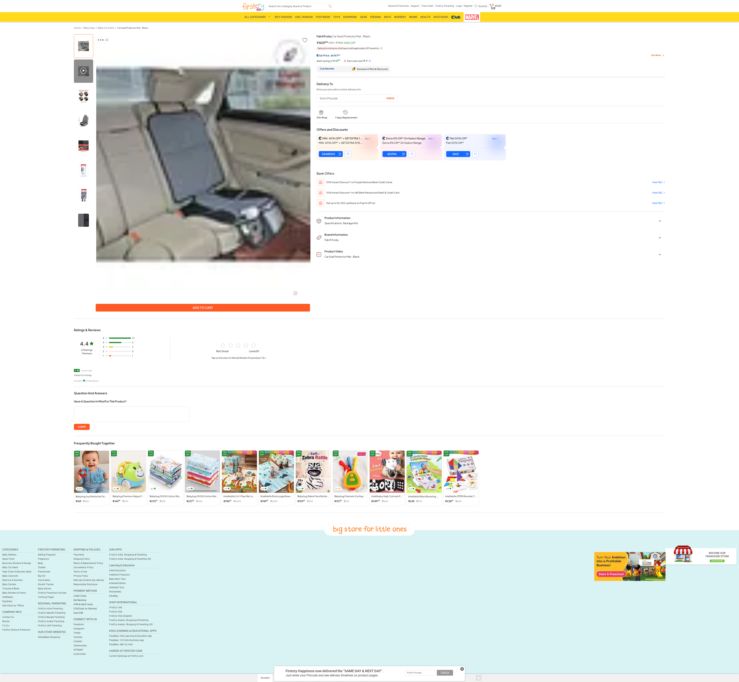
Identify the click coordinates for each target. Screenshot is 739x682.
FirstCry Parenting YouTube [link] (52, 593)
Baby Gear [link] (89, 27)
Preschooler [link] (44, 571)
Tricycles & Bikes (10, 588)
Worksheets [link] (115, 591)
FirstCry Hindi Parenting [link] (50, 608)
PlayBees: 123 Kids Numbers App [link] (126, 640)
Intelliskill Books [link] (117, 583)
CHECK (445, 672)
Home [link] (77, 27)
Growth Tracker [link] (46, 584)
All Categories (255, 16)
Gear (363, 16)
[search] (300, 6)
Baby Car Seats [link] (106, 27)
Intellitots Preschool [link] (119, 574)
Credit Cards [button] (80, 596)
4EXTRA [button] (392, 154)
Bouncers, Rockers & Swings (16, 563)
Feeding (375, 16)
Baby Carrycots (10, 576)
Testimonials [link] (80, 645)
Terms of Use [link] (80, 571)
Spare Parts (8, 559)
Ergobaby (7, 601)
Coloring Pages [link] (46, 597)
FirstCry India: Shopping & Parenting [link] (128, 554)
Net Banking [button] (80, 600)
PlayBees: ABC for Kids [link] (121, 644)
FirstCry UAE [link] (115, 607)
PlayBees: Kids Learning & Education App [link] (130, 636)
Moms (413, 16)
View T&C (657, 182)
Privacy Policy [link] (81, 576)
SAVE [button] (455, 154)
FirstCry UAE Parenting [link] (50, 625)
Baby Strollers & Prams (14, 593)
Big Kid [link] (41, 576)
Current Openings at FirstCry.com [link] (126, 656)
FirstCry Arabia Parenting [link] (51, 621)
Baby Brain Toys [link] (117, 579)
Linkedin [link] (78, 641)
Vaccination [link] (44, 580)
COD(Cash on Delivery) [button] (85, 608)
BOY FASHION (283, 16)
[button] (304, 40)
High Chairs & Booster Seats (16, 571)
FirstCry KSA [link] (115, 611)
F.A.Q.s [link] (5, 625)
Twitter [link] (77, 633)
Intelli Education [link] (117, 570)
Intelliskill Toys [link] (116, 587)
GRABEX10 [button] (328, 154)
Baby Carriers (9, 584)
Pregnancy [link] (43, 559)
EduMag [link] (113, 596)
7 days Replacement (346, 117)
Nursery (400, 16)
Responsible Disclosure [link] (85, 584)
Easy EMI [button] (78, 613)
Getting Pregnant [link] (47, 554)
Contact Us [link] (8, 617)
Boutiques (441, 16)
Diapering (350, 16)
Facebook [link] (79, 624)
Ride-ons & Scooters (12, 580)
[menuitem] (253, 7)
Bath (387, 16)
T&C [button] (264, 357)
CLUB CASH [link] (80, 654)
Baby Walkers (9, 554)
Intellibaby (7, 597)
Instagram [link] (79, 628)
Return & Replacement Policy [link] (88, 563)
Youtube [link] (78, 637)
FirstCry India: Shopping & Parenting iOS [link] (130, 559)
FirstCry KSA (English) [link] (120, 616)
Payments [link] (79, 554)
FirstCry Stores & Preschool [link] (16, 629)
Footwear (323, 16)
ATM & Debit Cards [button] (83, 604)
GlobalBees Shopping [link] (49, 637)
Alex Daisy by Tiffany (13, 605)
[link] (629, 566)
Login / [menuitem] (460, 6)
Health (425, 16)
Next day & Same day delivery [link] (89, 580)
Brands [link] (6, 621)
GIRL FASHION (304, 16)
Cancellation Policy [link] (84, 567)
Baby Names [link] (44, 588)
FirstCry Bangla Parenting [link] (51, 617)
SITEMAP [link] (78, 649)
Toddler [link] (42, 567)
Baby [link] (40, 563)
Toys (336, 16)
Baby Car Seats (10, 567)
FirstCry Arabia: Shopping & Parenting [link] (129, 620)
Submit (82, 426)
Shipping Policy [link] (82, 559)
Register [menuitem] (468, 6)
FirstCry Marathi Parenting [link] (51, 613)
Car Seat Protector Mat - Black (132, 28)
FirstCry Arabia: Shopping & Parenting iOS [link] (131, 624)
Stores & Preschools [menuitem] (398, 6)
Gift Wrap (322, 117)
